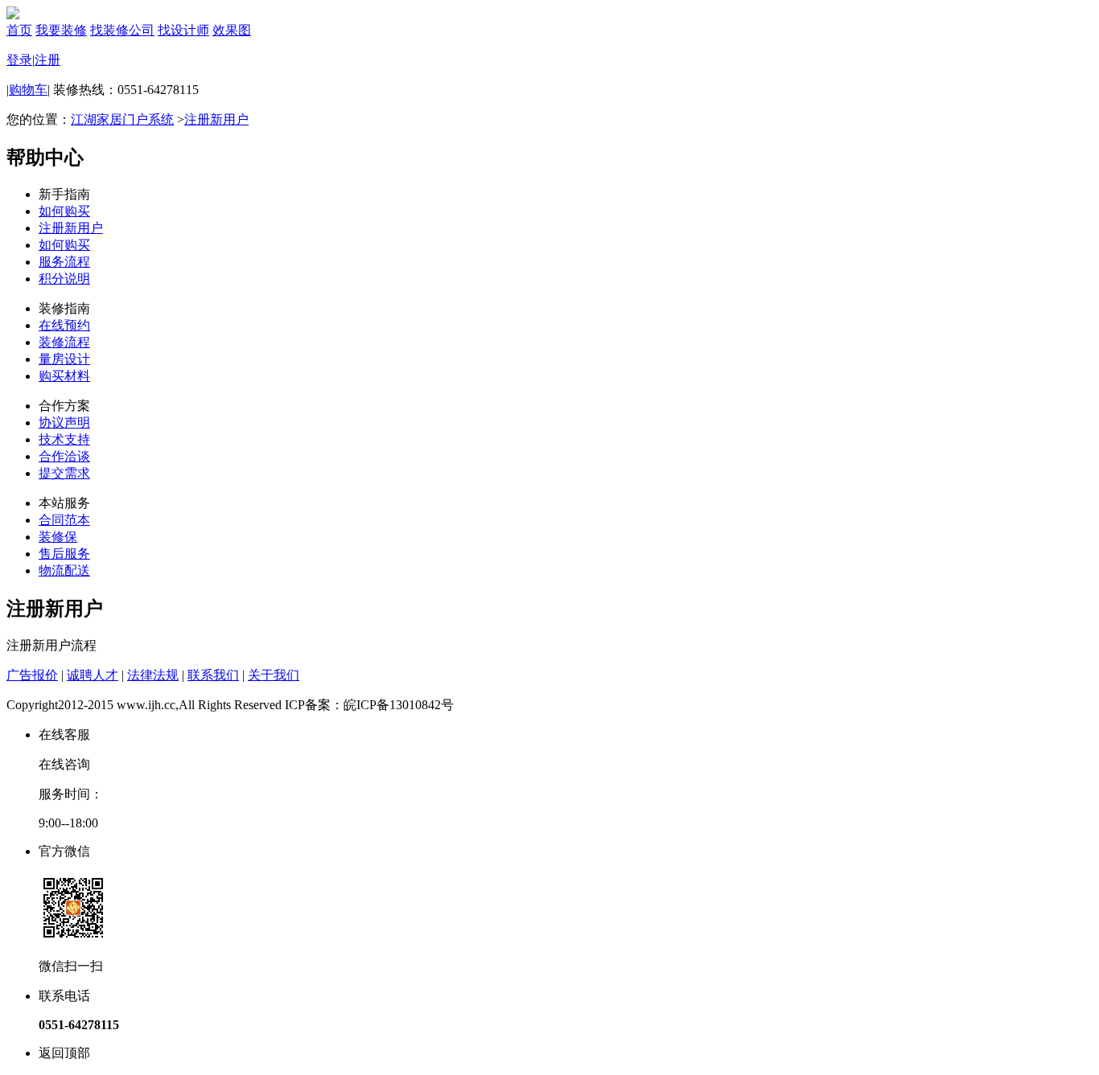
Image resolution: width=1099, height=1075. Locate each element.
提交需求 (64, 473)
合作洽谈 (64, 456)
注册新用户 (216, 119)
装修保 (58, 537)
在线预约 (64, 325)
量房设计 (64, 359)
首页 (19, 30)
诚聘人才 (92, 675)
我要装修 (61, 30)
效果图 (231, 30)
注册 (47, 60)
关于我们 (273, 675)
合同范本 (64, 520)
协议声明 (64, 422)
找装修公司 (122, 30)
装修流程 (64, 342)
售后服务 (64, 553)
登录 (19, 60)
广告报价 (32, 675)
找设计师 (183, 30)
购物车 (28, 89)
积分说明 (64, 278)
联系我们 (213, 675)
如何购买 (64, 211)
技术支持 (64, 439)
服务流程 (64, 262)
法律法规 (153, 675)
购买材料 (64, 376)
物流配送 (64, 570)
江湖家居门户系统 (122, 119)
